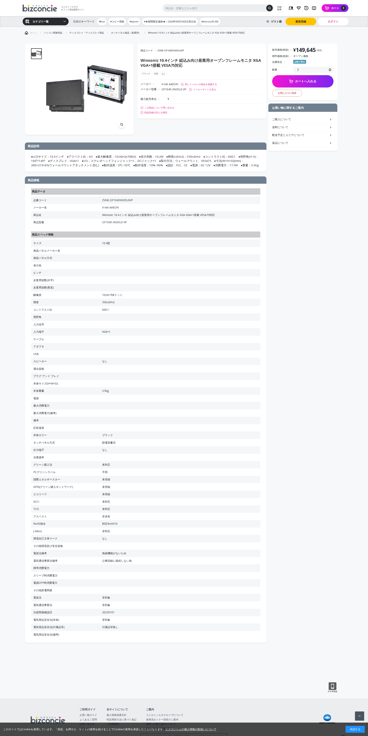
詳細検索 (279, 8)
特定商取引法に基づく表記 (121, 719)
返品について (280, 143)
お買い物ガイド (88, 715)
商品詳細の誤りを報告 (155, 112)
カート (337, 8)
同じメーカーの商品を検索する (201, 84)
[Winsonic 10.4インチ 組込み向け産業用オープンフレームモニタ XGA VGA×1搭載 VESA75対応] (86, 89)
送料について (280, 127)
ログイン (333, 21)
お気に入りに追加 (287, 93)
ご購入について (281, 119)
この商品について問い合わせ (159, 107)
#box (102, 21)
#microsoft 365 (210, 21)
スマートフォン (332, 687)
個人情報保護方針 (117, 715)
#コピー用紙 (117, 21)
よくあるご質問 (88, 719)
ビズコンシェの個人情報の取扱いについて (190, 729)
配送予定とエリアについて (288, 135)
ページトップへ (359, 716)
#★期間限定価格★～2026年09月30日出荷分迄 (170, 21)
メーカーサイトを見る (204, 89)
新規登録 (301, 21)
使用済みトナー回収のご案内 (162, 719)
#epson (134, 21)
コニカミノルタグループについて (164, 715)
